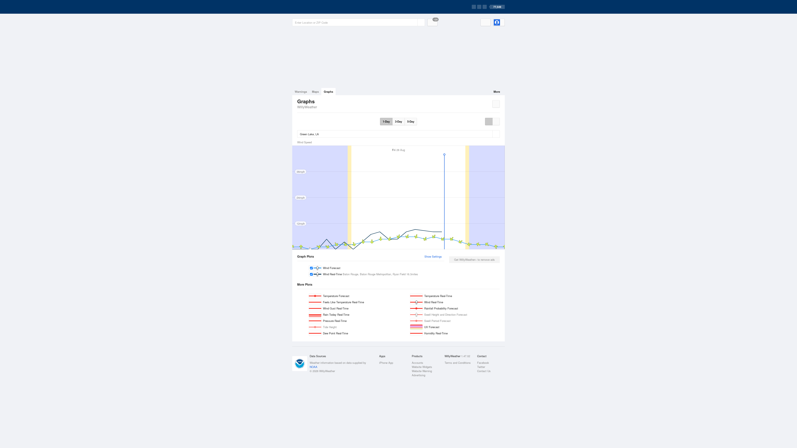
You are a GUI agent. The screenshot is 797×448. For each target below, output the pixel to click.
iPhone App (386, 363)
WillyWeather (307, 107)
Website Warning (422, 371)
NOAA (313, 367)
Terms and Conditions (458, 363)
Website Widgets (422, 367)
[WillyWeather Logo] (311, 6)
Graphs (328, 92)
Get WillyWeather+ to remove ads (474, 260)
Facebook (483, 363)
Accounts (417, 363)
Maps (315, 92)
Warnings (301, 92)
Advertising (418, 375)
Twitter (481, 367)
